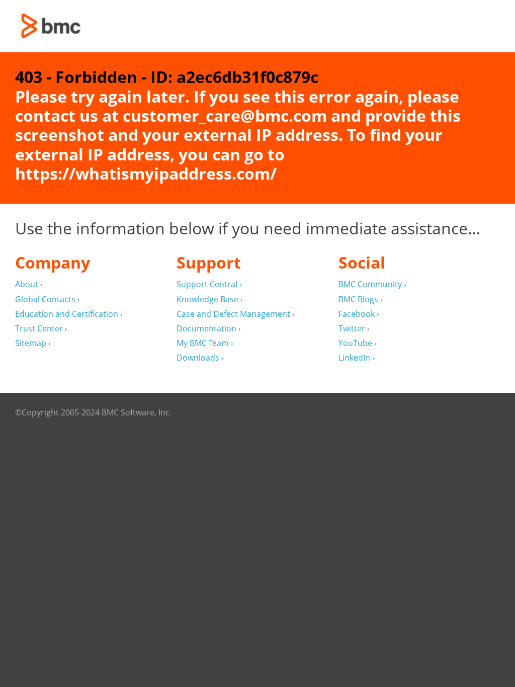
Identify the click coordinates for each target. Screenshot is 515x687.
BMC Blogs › (360, 299)
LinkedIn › (356, 358)
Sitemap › (33, 343)
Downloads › (200, 358)
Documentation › (209, 328)
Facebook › (358, 314)
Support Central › (209, 284)
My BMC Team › (205, 343)
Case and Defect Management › (236, 314)
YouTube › (357, 343)
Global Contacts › (47, 299)
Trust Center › (41, 328)
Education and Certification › (69, 314)
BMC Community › (372, 284)
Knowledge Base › (210, 299)
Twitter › (354, 328)
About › (29, 284)
